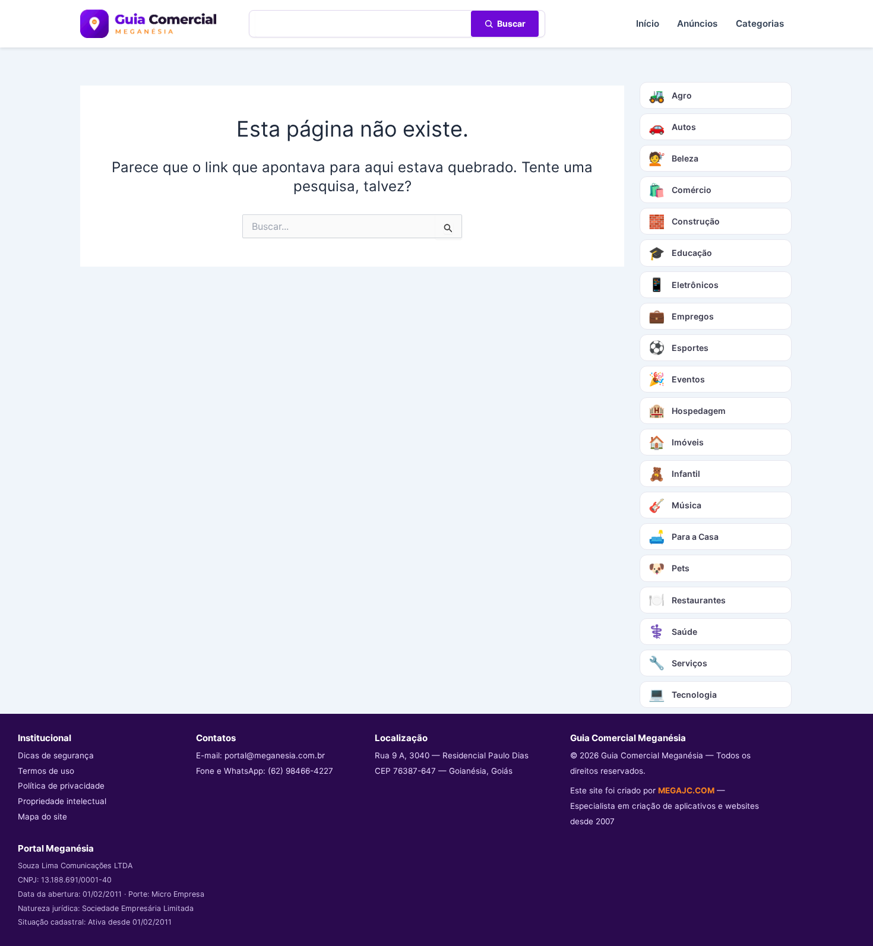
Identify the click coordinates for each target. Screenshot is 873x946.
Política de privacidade (61, 785)
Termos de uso (46, 771)
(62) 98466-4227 (300, 771)
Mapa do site (42, 816)
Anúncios (697, 23)
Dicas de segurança (56, 755)
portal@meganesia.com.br (274, 755)
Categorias (760, 23)
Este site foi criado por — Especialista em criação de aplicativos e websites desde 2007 (664, 805)
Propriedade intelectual (62, 801)
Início (647, 23)
